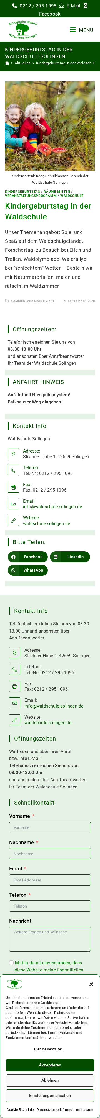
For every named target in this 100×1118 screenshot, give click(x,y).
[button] (91, 984)
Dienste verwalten (48, 1049)
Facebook (50, 14)
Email (15, 869)
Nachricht (20, 921)
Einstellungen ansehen (50, 1095)
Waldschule (72, 196)
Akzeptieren (50, 1065)
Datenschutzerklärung (54, 1110)
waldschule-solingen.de (46, 523)
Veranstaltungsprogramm (31, 196)
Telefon (17, 895)
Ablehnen (50, 1080)
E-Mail (74, 6)
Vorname (19, 816)
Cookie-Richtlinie (20, 1110)
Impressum (84, 1110)
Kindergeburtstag (22, 192)
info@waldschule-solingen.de (52, 506)
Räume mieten (57, 192)
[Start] (7, 63)
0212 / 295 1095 (38, 6)
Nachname (21, 842)
